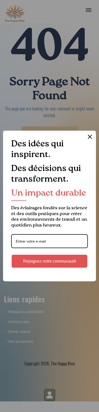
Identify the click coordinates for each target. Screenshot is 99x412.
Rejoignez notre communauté (49, 261)
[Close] (90, 137)
